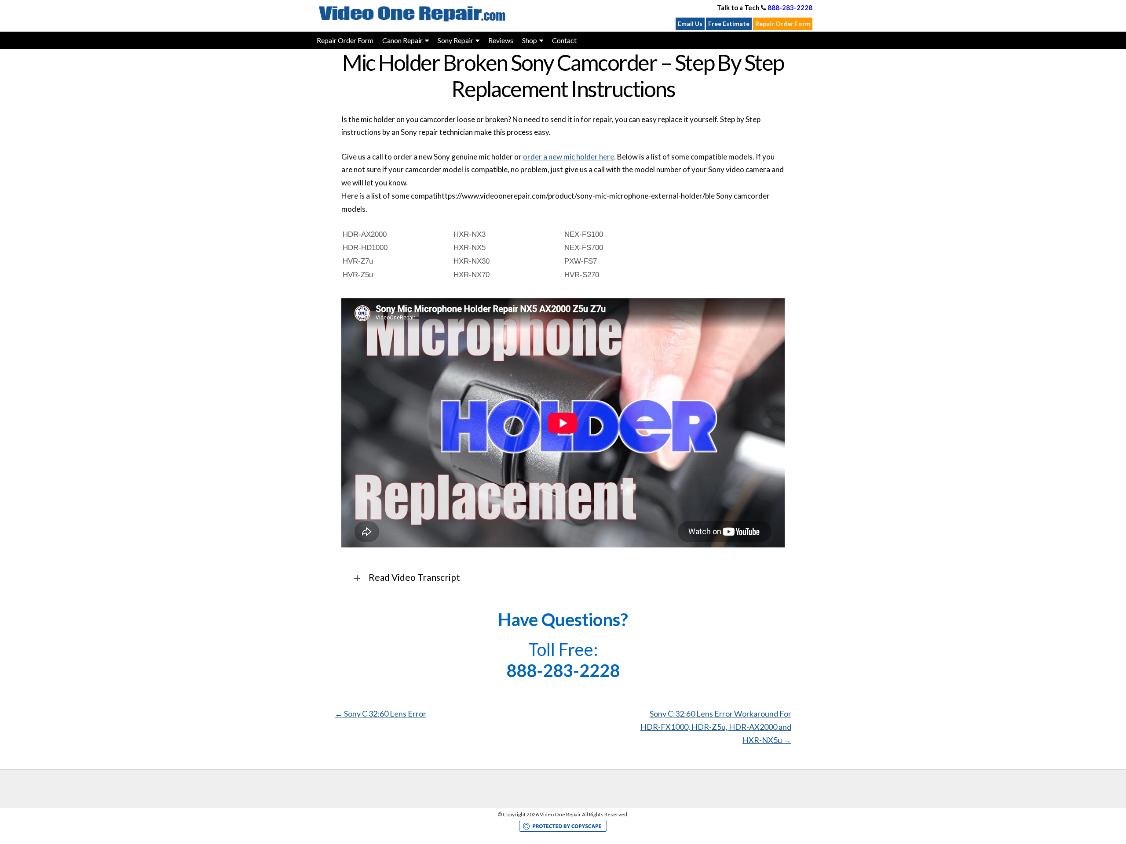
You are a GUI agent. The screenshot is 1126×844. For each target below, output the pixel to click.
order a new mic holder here (568, 156)
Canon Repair (402, 40)
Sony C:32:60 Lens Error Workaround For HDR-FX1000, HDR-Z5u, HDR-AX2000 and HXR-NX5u (715, 727)
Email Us (690, 23)
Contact (564, 40)
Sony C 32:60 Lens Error (380, 713)
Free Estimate (728, 23)
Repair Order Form (782, 23)
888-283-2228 (790, 7)
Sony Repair (455, 40)
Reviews (500, 40)
